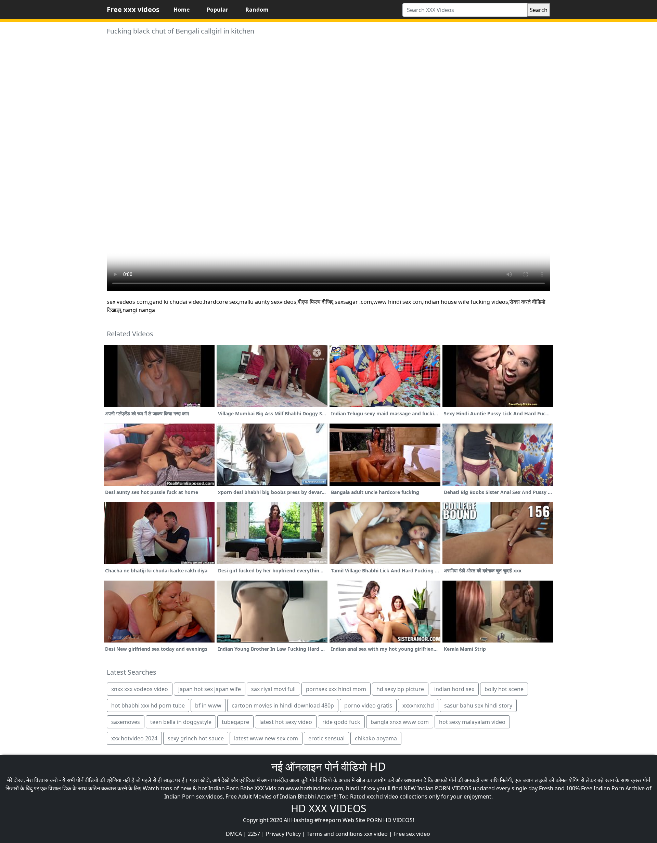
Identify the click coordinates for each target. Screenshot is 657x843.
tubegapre (235, 722)
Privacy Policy (283, 834)
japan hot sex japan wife (209, 689)
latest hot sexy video (285, 722)
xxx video (376, 834)
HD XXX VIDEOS (328, 808)
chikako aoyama (376, 738)
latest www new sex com (266, 738)
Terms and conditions (335, 834)
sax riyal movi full (273, 689)
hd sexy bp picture (400, 689)
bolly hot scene (504, 689)
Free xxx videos (133, 9)
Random (257, 9)
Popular (217, 9)
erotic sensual (326, 738)
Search (539, 10)
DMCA (234, 834)
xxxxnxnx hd (418, 705)
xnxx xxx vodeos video (139, 689)
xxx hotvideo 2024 (134, 738)
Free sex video (412, 834)
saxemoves (125, 722)
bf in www (208, 705)
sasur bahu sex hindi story (478, 705)
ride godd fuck (341, 722)
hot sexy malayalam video (472, 722)
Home (181, 9)
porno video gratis (368, 705)
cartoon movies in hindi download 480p (283, 705)
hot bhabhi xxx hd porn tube (148, 705)
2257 (254, 834)
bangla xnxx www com (400, 722)
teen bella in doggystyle (180, 722)
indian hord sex (454, 689)
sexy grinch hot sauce (196, 738)
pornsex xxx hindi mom (336, 689)
